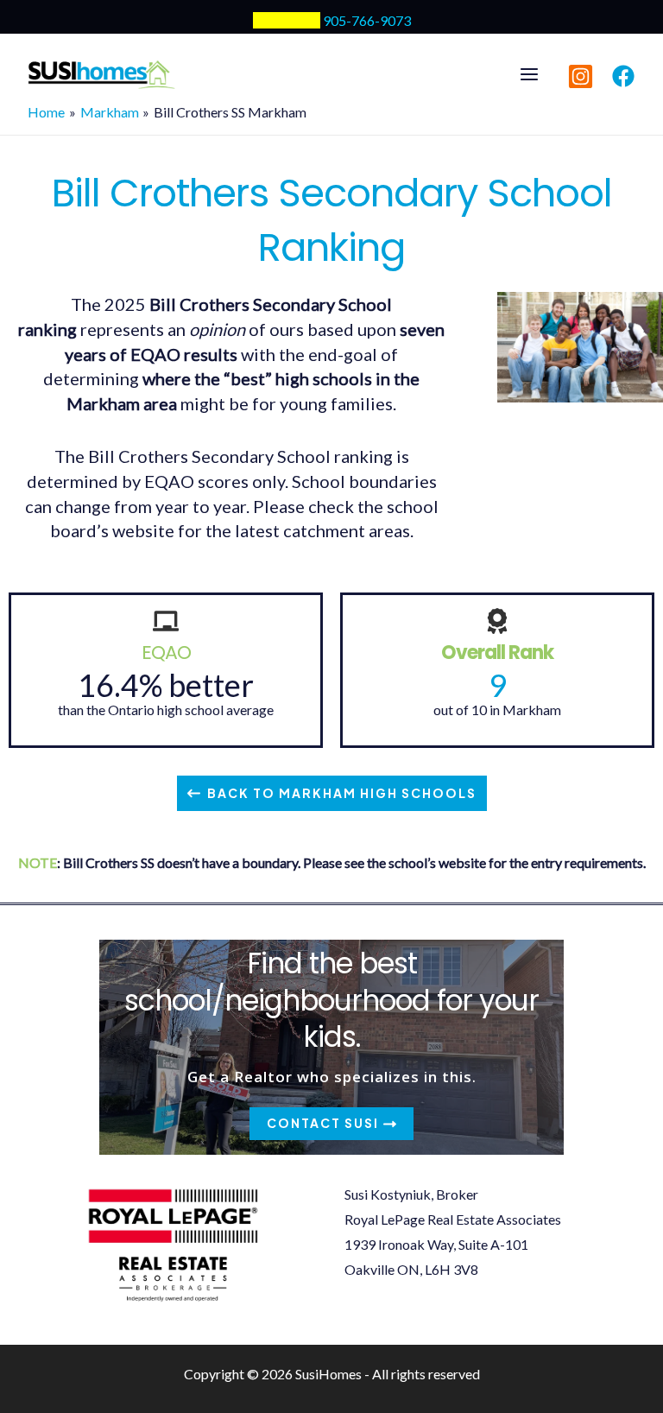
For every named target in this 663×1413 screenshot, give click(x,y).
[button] (332, 794)
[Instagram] (580, 76)
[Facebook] (623, 76)
